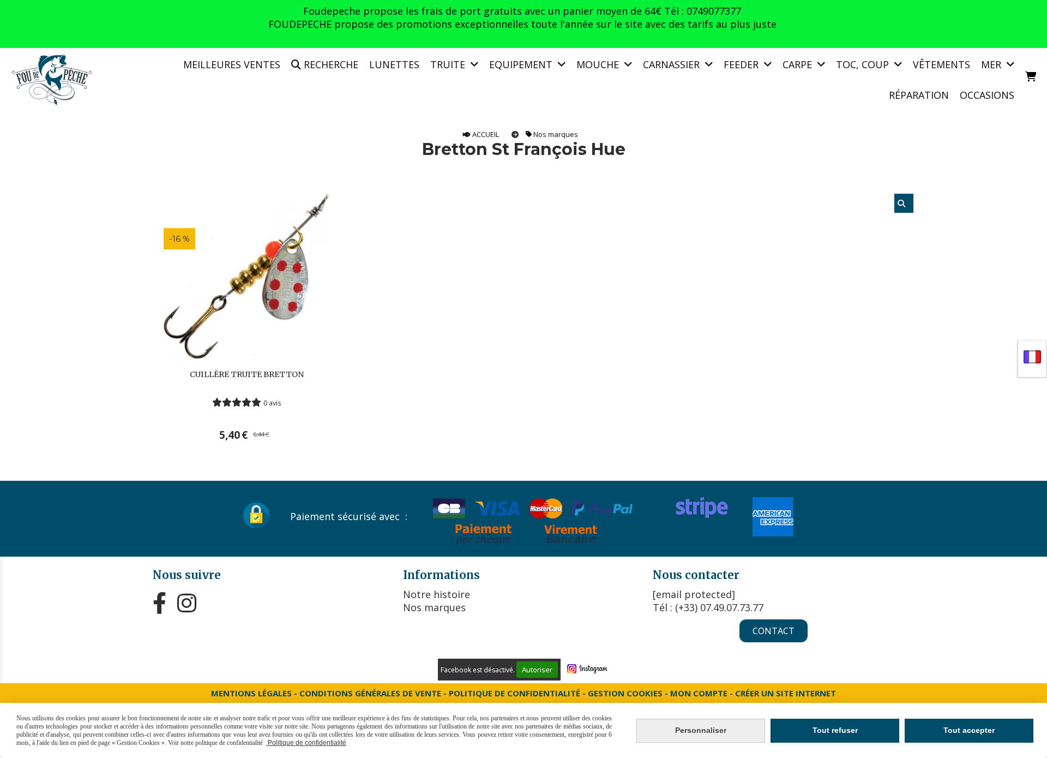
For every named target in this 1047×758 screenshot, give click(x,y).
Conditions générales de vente (370, 693)
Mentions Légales (251, 693)
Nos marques (434, 607)
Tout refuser (835, 730)
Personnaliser (700, 730)
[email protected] (694, 594)
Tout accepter (969, 730)
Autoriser (537, 670)
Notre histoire (436, 594)
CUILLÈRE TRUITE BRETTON (247, 374)
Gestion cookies (626, 693)
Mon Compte (698, 693)
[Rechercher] (903, 203)
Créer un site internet (785, 693)
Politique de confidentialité (514, 693)
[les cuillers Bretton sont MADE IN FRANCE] (246, 275)
